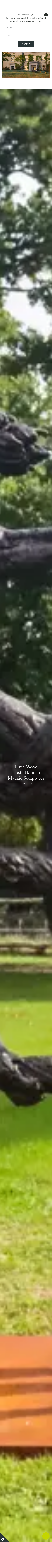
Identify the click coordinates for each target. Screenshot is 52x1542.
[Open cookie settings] (5, 1537)
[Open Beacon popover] (46, 1536)
